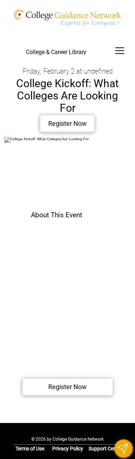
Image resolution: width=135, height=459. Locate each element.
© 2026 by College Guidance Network (67, 439)
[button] (123, 449)
